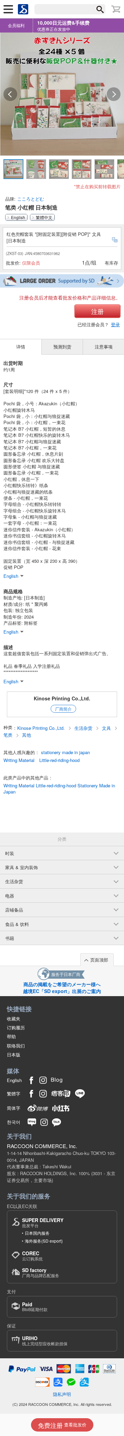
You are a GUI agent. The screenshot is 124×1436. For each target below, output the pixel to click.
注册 (97, 311)
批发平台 (42, 1222)
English (18, 217)
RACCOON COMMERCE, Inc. (42, 1145)
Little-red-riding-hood (59, 760)
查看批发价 (62, 1425)
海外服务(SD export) (44, 1241)
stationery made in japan (65, 752)
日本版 (13, 1054)
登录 (115, 324)
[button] (10, 94)
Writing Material (18, 760)
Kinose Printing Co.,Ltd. (62, 698)
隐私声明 (62, 1394)
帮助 (11, 1036)
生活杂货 (84, 728)
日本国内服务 (37, 1233)
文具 (107, 728)
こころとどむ (30, 198)
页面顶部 (99, 959)
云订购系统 (32, 1255)
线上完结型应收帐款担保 (45, 1340)
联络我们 (16, 1045)
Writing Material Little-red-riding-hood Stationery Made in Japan (59, 789)
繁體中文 (44, 217)
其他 (26, 735)
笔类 (8, 735)
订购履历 (16, 1027)
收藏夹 (13, 1018)
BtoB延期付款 (35, 1306)
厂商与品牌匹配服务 (40, 1272)
